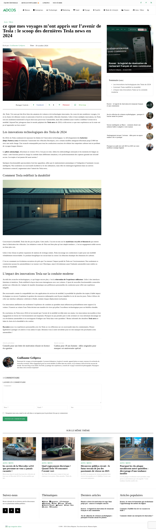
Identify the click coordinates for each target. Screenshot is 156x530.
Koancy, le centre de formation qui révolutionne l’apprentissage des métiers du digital (136, 502)
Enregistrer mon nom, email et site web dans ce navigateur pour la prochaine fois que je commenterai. (37, 413)
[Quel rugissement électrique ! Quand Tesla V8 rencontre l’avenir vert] (58, 448)
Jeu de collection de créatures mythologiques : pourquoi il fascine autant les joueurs (97, 516)
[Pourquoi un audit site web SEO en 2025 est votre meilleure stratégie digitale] (149, 147)
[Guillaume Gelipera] (8, 362)
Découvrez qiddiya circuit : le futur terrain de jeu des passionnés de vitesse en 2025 (95, 468)
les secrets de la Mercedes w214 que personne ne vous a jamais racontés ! (18, 468)
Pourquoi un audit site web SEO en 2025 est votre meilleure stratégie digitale (123, 147)
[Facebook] (141, 3)
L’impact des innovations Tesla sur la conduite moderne (129, 91)
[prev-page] (145, 29)
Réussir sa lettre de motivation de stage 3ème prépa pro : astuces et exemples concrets (96, 502)
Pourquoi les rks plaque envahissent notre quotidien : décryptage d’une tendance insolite (134, 470)
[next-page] (149, 29)
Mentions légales (92, 526)
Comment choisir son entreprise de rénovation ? (136, 516)
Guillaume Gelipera (17, 45)
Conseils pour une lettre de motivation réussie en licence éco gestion (26, 347)
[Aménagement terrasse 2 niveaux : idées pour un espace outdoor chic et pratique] (149, 136)
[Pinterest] (146, 3)
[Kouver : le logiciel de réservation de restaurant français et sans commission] (130, 49)
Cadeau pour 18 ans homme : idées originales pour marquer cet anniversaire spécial (75, 347)
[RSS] (151, 3)
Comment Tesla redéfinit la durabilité (126, 87)
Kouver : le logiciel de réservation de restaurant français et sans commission (130, 64)
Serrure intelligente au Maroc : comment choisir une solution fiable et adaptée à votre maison (124, 126)
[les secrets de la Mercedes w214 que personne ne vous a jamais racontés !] (19, 448)
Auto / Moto (8, 22)
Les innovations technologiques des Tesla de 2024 (132, 84)
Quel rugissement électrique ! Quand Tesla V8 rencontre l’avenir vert (56, 468)
